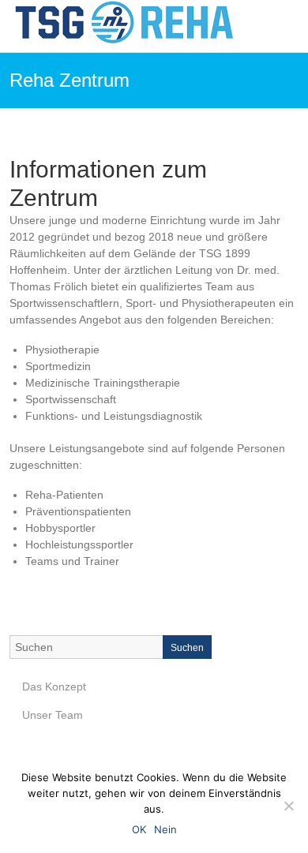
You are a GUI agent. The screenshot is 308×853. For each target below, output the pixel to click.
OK (139, 829)
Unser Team (52, 715)
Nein (165, 829)
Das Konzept (54, 686)
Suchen (187, 647)
